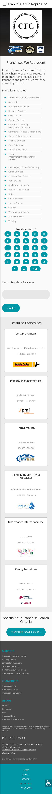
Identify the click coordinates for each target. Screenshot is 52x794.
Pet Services (14, 180)
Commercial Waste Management (24, 131)
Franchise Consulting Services (14, 656)
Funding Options (9, 659)
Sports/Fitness (15, 203)
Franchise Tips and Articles (13, 719)
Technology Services (18, 212)
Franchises (26, 783)
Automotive (14, 102)
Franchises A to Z (9, 686)
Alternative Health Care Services (24, 97)
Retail (11, 194)
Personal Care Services (19, 176)
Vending (12, 221)
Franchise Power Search (26, 632)
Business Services (17, 111)
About (26, 774)
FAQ (4, 712)
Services (26, 779)
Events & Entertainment (20, 136)
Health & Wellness (17, 149)
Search (11, 308)
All (35, 268)
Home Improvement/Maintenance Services (22, 157)
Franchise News (8, 716)
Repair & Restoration (18, 189)
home (26, 770)
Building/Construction (18, 106)
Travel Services (16, 216)
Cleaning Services (17, 120)
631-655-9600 (13, 738)
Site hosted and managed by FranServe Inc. (19, 759)
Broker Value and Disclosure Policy (19, 749)
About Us (6, 705)
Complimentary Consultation (14, 670)
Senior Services (16, 198)
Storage (12, 207)
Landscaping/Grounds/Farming (23, 167)
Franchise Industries (10, 689)
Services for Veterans (10, 666)
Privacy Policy (8, 753)
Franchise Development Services (15, 673)
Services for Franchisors (12, 663)
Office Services (15, 171)
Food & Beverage (17, 145)
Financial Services (16, 140)
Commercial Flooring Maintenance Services (19, 126)
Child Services (15, 115)
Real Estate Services (18, 185)
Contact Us (6, 709)
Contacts (26, 788)
